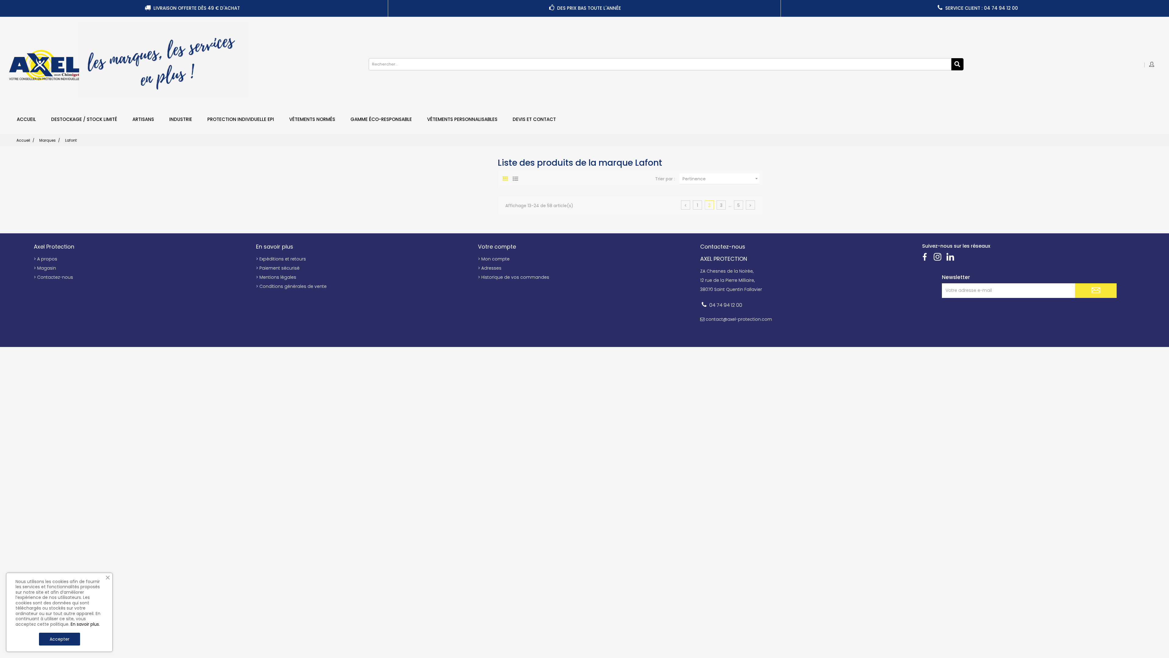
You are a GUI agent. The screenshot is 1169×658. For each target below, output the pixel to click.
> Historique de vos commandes (513, 277)
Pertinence (721, 178)
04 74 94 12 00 (725, 305)
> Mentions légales (276, 277)
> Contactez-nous (53, 277)
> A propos (45, 259)
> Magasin (45, 268)
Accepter (59, 639)
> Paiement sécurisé (278, 268)
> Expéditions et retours (281, 259)
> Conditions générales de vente (291, 286)
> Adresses (489, 268)
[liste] (515, 177)
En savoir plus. (85, 624)
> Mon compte (494, 259)
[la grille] (505, 177)
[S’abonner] (1096, 290)
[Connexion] (1152, 65)
